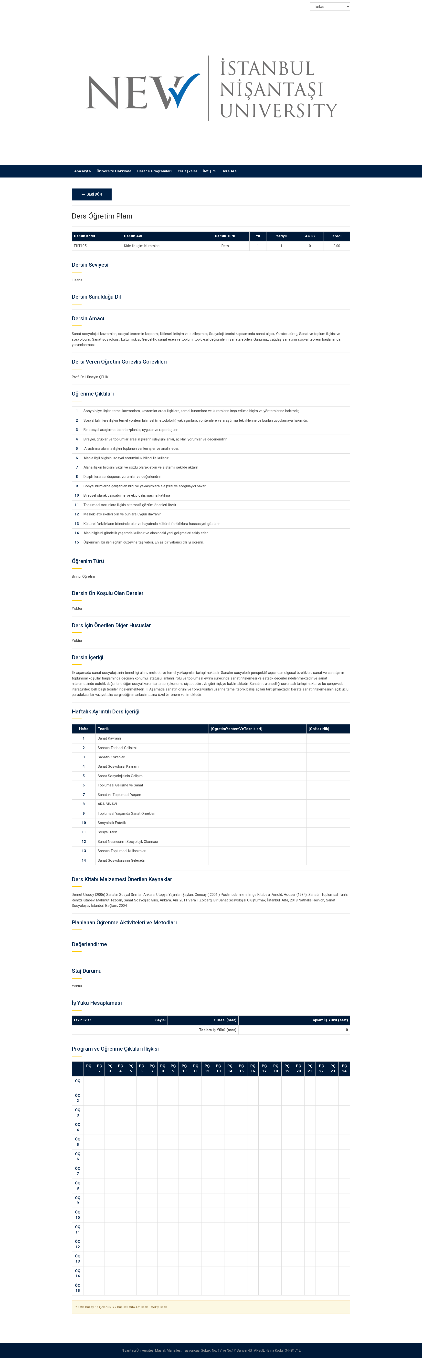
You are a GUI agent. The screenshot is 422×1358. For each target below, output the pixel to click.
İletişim (209, 171)
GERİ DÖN (93, 194)
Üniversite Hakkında (114, 171)
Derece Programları (154, 171)
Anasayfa (82, 171)
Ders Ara (229, 171)
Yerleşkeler (187, 171)
